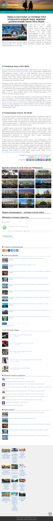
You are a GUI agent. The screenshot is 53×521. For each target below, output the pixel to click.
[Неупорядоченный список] (19, 231)
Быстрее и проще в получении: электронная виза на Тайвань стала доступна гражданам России (29, 284)
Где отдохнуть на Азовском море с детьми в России (22, 487)
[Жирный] (9, 231)
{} (26, 230)
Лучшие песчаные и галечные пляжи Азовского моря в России (6, 472)
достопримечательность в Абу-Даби (12, 152)
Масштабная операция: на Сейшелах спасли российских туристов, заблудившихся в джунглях (28, 277)
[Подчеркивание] (13, 231)
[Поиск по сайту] (49, 12)
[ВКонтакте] (17, 250)
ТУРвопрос (12, 4)
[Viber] (46, 160)
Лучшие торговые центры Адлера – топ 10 (22, 455)
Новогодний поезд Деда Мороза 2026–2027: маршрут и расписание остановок (27, 384)
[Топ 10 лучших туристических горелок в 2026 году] (5, 344)
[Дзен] (9, 250)
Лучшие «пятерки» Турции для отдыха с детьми (14, 486)
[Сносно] (31, 157)
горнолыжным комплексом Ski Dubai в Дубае (20, 71)
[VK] (27, 160)
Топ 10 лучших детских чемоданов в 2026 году (20, 351)
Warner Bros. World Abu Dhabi (42, 105)
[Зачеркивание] (15, 231)
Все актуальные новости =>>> (8, 325)
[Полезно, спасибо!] (33, 157)
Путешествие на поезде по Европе (22, 499)
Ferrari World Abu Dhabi (26, 105)
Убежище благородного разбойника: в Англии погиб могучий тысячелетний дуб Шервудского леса (30, 310)
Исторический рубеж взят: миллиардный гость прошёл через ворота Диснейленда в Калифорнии (29, 271)
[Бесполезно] (28, 157)
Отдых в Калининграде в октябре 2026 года (18, 402)
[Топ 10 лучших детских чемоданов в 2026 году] (5, 352)
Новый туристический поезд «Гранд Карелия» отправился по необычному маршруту (27, 258)
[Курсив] (11, 231)
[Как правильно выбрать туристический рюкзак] (5, 369)
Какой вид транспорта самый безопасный (6, 486)
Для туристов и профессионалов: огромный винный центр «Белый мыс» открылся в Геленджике (29, 297)
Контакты (35, 517)
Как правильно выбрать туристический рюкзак (20, 368)
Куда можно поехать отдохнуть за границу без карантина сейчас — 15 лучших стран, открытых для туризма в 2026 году (14, 503)
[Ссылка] (25, 231)
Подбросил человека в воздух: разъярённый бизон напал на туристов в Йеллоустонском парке (29, 290)
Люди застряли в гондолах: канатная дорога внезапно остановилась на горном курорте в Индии (29, 316)
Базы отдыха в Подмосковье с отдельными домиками (14, 474)
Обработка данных (28, 517)
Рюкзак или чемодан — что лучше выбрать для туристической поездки (26, 359)
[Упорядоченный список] (17, 231)
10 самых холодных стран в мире (17, 378)
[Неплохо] (32, 157)
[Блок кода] (23, 231)
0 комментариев (17, 344)
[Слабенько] (30, 157)
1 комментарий (16, 336)
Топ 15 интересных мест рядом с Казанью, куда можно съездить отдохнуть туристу (14, 457)
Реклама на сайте (19, 517)
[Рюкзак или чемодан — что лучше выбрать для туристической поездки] (5, 360)
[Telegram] (14, 250)
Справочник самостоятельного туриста (15, 7)
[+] (28, 230)
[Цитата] (21, 231)
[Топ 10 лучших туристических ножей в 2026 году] (5, 335)
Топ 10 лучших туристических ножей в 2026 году (21, 334)
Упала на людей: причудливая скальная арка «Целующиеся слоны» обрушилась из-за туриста (28, 303)
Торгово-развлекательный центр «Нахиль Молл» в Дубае (6, 456)
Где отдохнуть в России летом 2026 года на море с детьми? (22, 472)
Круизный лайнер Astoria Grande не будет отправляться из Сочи (22, 264)
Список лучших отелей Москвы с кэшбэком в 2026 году (6, 500)
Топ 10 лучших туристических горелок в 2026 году (21, 343)
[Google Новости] (11, 250)
